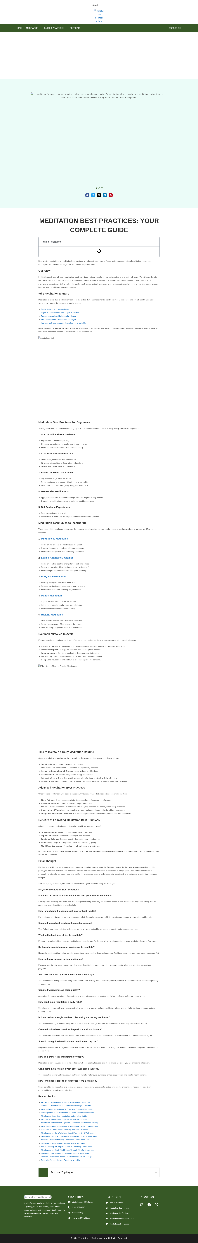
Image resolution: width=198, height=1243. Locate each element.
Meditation (32, 28)
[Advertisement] (99, 52)
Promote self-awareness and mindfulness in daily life (63, 323)
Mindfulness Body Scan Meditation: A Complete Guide (64, 1116)
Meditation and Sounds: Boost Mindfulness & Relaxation (65, 1153)
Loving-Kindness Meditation (57, 557)
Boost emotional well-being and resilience (58, 316)
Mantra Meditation (51, 595)
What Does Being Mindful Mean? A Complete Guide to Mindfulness (69, 1126)
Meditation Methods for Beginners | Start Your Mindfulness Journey (69, 1123)
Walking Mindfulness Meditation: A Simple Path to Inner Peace (67, 1113)
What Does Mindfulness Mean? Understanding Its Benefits (66, 1106)
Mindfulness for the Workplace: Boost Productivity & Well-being (68, 1133)
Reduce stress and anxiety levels (55, 309)
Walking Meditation (52, 614)
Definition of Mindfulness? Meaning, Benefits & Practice (64, 1130)
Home (19, 28)
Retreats (75, 28)
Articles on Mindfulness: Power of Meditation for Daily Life (65, 1102)
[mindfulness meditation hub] (38, 1197)
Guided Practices (54, 28)
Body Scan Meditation (53, 576)
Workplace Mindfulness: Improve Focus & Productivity (64, 1119)
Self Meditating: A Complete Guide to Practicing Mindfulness (66, 1147)
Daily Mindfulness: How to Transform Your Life (60, 1160)
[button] (102, 4)
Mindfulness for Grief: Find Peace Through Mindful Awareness (67, 1150)
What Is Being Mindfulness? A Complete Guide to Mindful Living (68, 1109)
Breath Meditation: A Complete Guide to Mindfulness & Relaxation (69, 1136)
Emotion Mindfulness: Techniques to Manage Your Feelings (66, 1157)
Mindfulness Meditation (54, 538)
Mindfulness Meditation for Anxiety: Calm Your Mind (63, 1143)
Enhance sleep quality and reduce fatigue (58, 319)
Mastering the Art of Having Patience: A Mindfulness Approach (67, 1140)
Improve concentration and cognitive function (60, 313)
